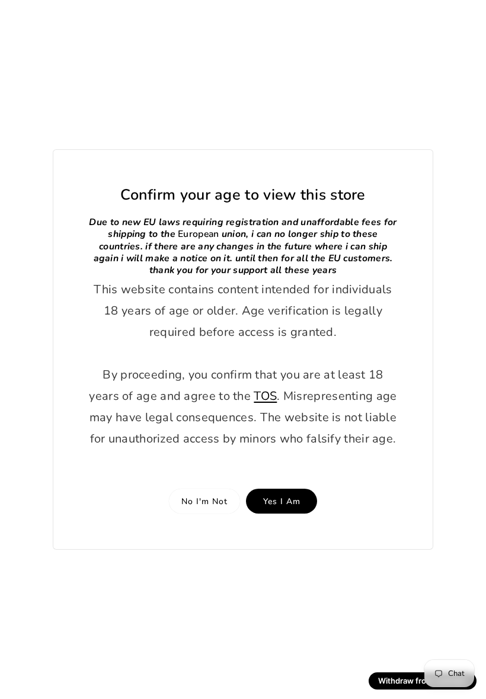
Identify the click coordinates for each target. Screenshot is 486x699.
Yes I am (281, 501)
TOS (265, 396)
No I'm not (204, 501)
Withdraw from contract (422, 680)
